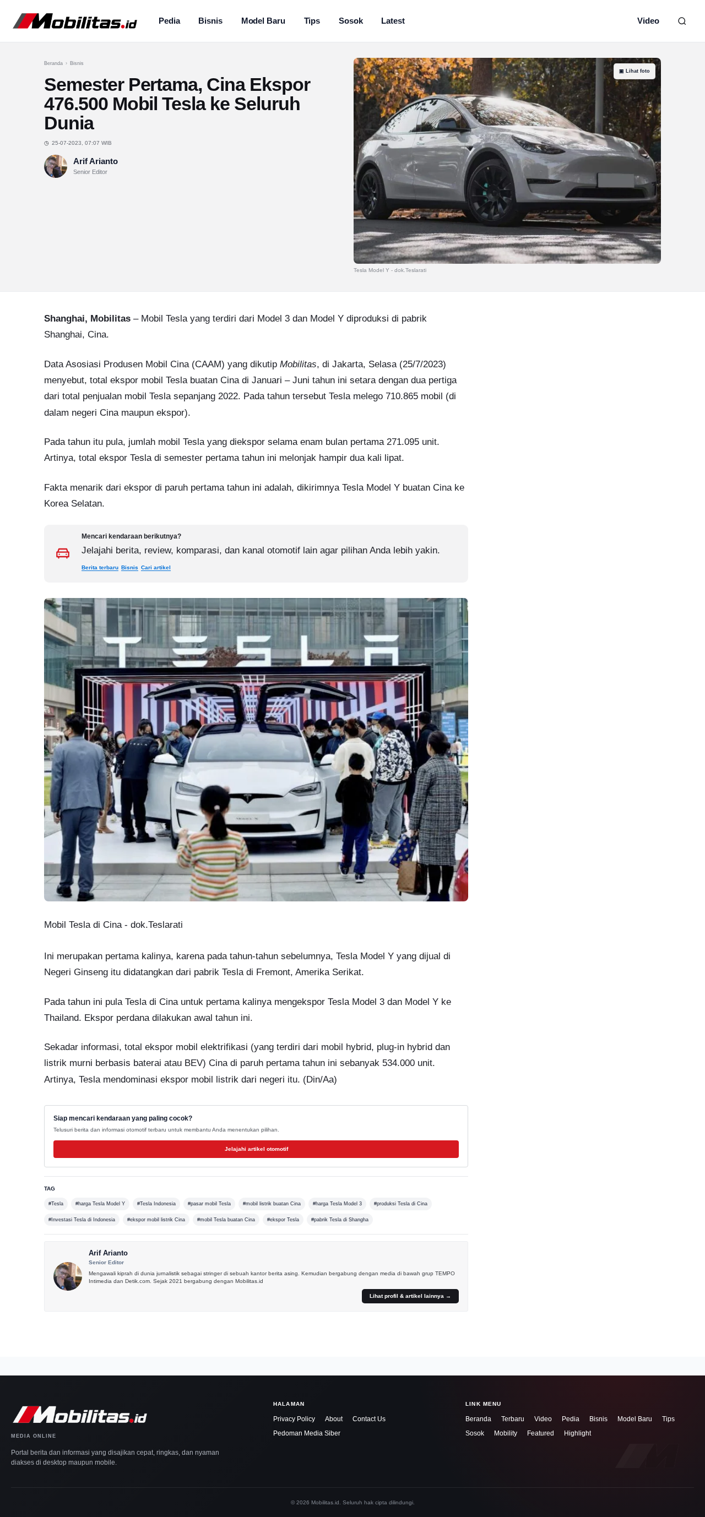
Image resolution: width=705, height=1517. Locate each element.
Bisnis (210, 20)
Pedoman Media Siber (306, 1433)
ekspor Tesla (125, 458)
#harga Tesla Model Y (100, 1203)
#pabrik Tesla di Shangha (339, 1219)
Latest (392, 20)
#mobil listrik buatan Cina (272, 1203)
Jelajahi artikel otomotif (256, 1149)
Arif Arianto (95, 161)
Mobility (505, 1433)
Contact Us (369, 1419)
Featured (540, 1433)
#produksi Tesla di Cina (400, 1203)
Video (648, 20)
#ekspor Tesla (283, 1219)
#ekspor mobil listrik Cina (156, 1219)
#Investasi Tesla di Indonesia (81, 1219)
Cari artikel (156, 567)
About (334, 1419)
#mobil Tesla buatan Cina (226, 1219)
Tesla (176, 318)
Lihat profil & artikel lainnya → (410, 1296)
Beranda (53, 63)
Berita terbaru (100, 567)
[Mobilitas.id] (75, 21)
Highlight (577, 1433)
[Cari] (682, 21)
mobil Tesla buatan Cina (190, 380)
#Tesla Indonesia (156, 1203)
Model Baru (263, 20)
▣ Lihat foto (634, 71)
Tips (312, 20)
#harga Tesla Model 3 (337, 1203)
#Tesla (55, 1203)
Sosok (350, 20)
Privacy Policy (294, 1419)
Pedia (169, 20)
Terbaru (512, 1419)
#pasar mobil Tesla (209, 1203)
